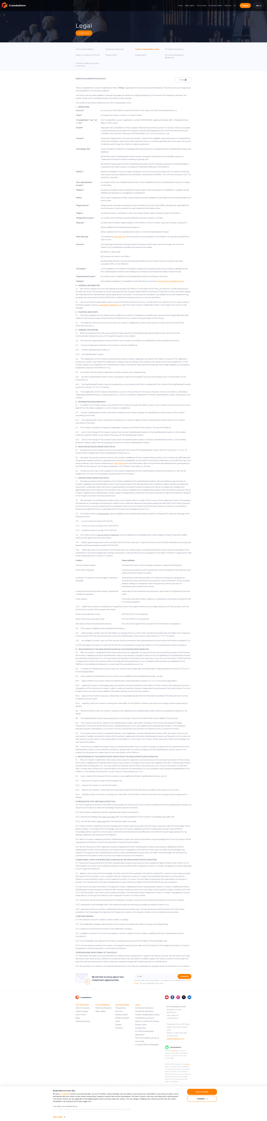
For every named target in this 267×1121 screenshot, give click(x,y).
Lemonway (174, 1050)
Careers (118, 1025)
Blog (78, 1018)
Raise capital (189, 5)
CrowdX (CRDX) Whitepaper (147, 1045)
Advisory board (121, 1015)
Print (182, 80)
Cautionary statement (114, 49)
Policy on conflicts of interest (87, 55)
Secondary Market (215, 5)
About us (228, 5)
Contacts (119, 1028)
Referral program (83, 1021)
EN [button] (235, 5)
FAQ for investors (83, 1008)
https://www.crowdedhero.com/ (170, 281)
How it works (201, 5)
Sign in (258, 6)
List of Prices (81, 1015)
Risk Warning (119, 237)
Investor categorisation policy (147, 49)
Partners (119, 1011)
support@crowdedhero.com (110, 305)
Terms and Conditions (85, 49)
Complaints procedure (174, 49)
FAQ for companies (103, 1008)
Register (245, 6)
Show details (57, 1117)
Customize (201, 1099)
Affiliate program (122, 1018)
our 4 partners (64, 1094)
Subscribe (184, 976)
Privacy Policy (111, 55)
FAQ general (120, 1008)
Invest (180, 5)
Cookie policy (140, 55)
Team (117, 1021)
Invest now (84, 33)
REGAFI (187, 1064)
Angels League (82, 1011)
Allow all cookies (202, 1092)
